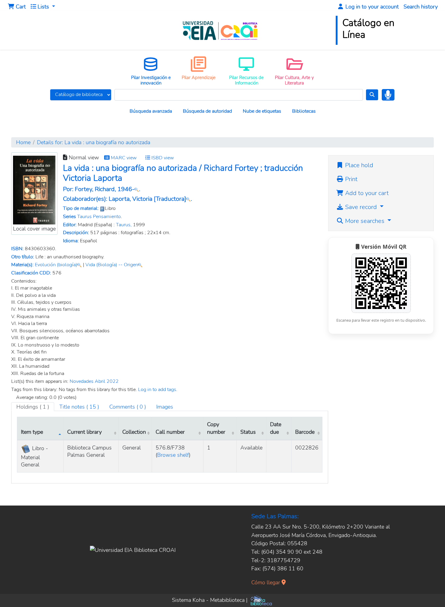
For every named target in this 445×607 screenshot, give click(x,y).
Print (351, 179)
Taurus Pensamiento (99, 216)
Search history (421, 6)
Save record (361, 207)
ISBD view (162, 157)
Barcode (305, 432)
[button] (16, 6)
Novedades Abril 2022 (94, 381)
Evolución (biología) (56, 264)
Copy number (216, 428)
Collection (134, 432)
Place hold (358, 165)
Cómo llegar (266, 582)
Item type (32, 432)
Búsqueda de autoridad (207, 111)
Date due (275, 428)
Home (23, 142)
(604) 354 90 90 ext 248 (291, 552)
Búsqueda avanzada (151, 111)
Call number (170, 432)
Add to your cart (366, 193)
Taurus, (124, 224)
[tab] (79, 406)
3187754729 (283, 560)
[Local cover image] (34, 189)
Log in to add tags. (157, 389)
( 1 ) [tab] (32, 406)
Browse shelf (173, 455)
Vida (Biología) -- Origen (111, 264)
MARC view (123, 157)
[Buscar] (372, 94)
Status (248, 432)
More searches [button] (365, 221)
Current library (84, 432)
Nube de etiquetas (262, 111)
